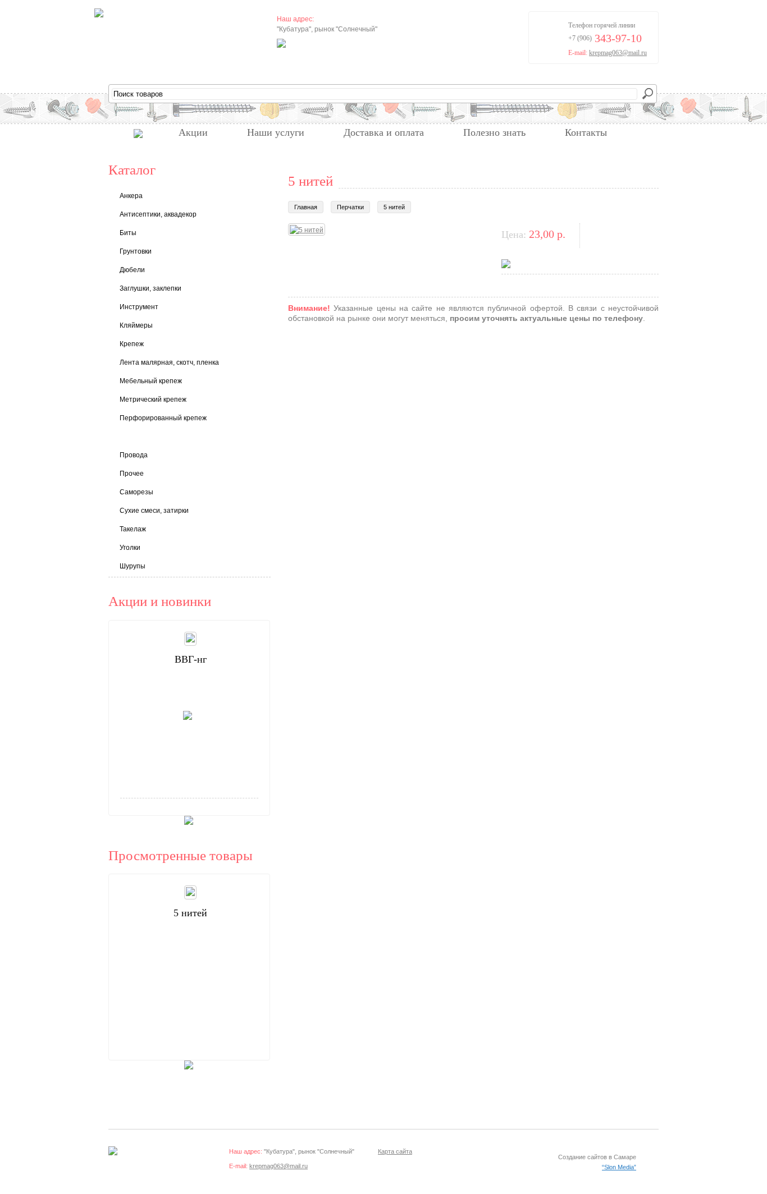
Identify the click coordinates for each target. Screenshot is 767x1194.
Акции (193, 132)
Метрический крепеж (153, 399)
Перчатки (350, 207)
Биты (128, 233)
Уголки (130, 548)
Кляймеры (136, 325)
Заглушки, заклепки (150, 288)
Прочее (132, 473)
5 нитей (394, 207)
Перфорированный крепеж (163, 418)
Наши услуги (275, 132)
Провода (134, 455)
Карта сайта (395, 1151)
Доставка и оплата (384, 132)
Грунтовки (136, 251)
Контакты (586, 132)
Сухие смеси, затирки (154, 511)
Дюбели (132, 270)
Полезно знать (494, 132)
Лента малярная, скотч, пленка (169, 362)
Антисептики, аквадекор (158, 214)
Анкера (131, 196)
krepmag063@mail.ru (618, 53)
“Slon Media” (619, 1167)
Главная (305, 207)
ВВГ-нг (191, 659)
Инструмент (139, 307)
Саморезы (136, 492)
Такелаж (133, 529)
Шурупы (132, 566)
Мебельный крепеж (151, 381)
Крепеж (132, 344)
